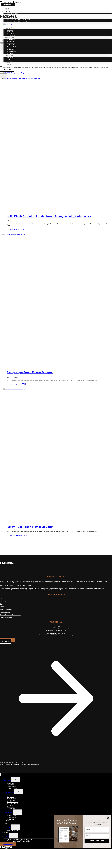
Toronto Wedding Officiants (82, 588)
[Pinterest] (9, 563)
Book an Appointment (6, 609)
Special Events (9, 792)
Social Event (11, 39)
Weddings (10, 30)
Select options (16, 384)
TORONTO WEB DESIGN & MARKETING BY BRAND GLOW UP (15, 764)
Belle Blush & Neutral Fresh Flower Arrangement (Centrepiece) (49, 216)
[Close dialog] (108, 818)
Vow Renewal (11, 33)
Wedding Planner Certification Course (10, 615)
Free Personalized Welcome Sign (17, 21)
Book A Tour (7, 69)
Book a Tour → (8, 4)
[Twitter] (4, 563)
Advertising (3, 601)
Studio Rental (11, 57)
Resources (7, 827)
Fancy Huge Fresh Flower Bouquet (30, 372)
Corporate (10, 41)
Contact (7, 62)
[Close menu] (0, 774)
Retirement (10, 53)
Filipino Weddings (11, 589)
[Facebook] (1, 563)
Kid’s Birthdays (11, 48)
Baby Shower (11, 42)
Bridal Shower (11, 51)
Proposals (10, 31)
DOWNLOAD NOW (97, 841)
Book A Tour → (8, 844)
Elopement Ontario (35, 589)
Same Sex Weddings (23, 589)
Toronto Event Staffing (6, 617)
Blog (1, 604)
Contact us (55, 582)
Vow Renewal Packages (48, 589)
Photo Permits (11, 35)
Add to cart (15, 229)
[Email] (13, 563)
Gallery (7, 15)
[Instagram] (6, 563)
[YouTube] (11, 563)
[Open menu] (3, 75)
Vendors (2, 606)
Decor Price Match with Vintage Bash (18, 19)
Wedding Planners (12, 13)
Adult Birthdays (12, 46)
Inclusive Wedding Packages (66, 588)
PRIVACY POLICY (35, 764)
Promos (6, 836)
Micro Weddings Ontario (17, 588)
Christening (11, 44)
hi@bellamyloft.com (51, 630)
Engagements (11, 59)
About (7, 9)
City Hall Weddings (39, 588)
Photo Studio (8, 812)
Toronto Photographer (62, 589)
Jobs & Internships (5, 612)
